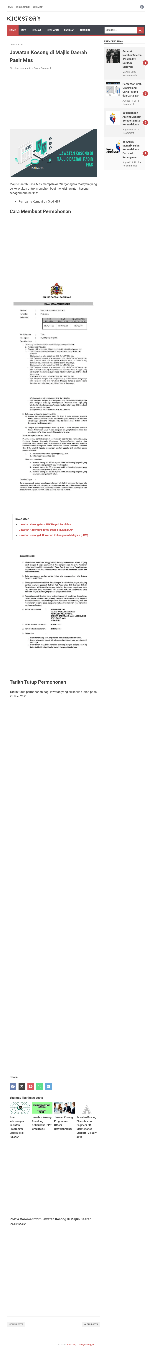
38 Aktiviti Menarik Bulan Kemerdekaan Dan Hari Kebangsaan (131, 149)
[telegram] (48, 1086)
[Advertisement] (53, 100)
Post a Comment (42, 68)
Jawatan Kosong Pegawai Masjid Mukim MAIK (46, 529)
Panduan (69, 30)
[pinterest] (30, 1086)
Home (10, 7)
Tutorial (85, 30)
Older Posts (91, 1324)
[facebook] (13, 1086)
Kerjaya (36, 30)
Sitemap (38, 7)
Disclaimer (23, 7)
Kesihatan (53, 30)
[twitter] (22, 1086)
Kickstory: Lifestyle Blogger (80, 1344)
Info (23, 30)
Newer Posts (16, 1324)
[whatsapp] (39, 1086)
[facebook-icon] (142, 7)
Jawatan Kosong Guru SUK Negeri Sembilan (45, 524)
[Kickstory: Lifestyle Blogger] (24, 19)
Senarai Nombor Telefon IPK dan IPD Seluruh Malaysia (132, 59)
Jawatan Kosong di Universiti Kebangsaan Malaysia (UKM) (53, 535)
